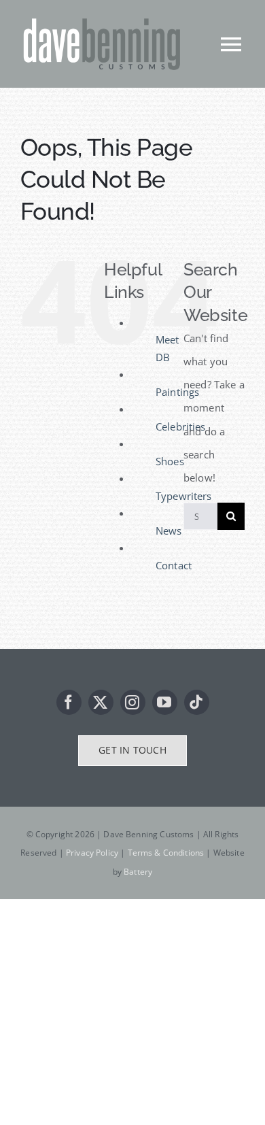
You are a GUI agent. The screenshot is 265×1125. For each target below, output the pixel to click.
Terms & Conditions (166, 852)
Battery (138, 871)
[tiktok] (196, 702)
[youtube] (164, 702)
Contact (174, 565)
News (169, 530)
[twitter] (100, 702)
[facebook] (69, 702)
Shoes (170, 461)
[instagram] (132, 702)
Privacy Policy (92, 852)
